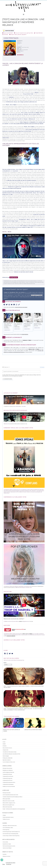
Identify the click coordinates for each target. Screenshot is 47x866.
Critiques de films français (7, 774)
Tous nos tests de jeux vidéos (8, 827)
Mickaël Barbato (39, 32)
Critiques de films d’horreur (7, 780)
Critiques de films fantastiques (8, 784)
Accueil (4, 741)
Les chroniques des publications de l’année (10, 794)
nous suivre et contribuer (36, 295)
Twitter (29, 340)
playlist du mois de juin (9, 406)
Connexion (42, 367)
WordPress (8, 864)
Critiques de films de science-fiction (9, 782)
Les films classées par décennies (8, 772)
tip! (8, 629)
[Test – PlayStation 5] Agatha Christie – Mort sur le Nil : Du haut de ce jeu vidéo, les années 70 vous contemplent (23, 709)
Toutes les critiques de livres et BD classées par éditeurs (12, 796)
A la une (17, 32)
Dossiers (4, 743)
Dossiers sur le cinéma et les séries (9, 786)
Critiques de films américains (8, 776)
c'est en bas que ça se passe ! (21, 307)
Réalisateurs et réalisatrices (8, 770)
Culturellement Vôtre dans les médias (9, 751)
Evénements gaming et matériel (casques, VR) (11, 831)
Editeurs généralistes (6, 798)
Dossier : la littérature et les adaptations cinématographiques (14, 808)
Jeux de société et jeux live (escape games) (10, 833)
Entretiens (4, 745)
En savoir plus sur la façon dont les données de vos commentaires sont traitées (21, 375)
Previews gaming (6, 829)
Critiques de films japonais (7, 778)
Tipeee (37, 349)
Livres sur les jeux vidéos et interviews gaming (11, 835)
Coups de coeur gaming (24, 32)
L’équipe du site (5, 749)
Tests (32, 32)
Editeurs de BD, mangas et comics (9, 802)
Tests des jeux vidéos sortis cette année (10, 825)
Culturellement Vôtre (10, 862)
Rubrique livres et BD (6, 792)
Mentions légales (6, 755)
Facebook (25, 340)
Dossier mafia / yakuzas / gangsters (18, 34)
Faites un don (31, 349)
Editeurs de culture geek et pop (8, 804)
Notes (5, 662)
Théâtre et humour (6, 819)
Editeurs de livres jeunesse (7, 806)
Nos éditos (4, 854)
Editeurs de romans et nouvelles (8, 800)
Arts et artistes (5, 841)
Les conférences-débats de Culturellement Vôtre (11, 753)
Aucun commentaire (8, 32)
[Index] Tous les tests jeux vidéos (33, 729)
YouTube (31, 621)
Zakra (3, 864)
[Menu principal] (23, 14)
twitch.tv (20, 621)
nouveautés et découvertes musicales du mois (18, 423)
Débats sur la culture (6, 856)
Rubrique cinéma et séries (7, 768)
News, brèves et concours (7, 747)
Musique (4, 815)
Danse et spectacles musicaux (8, 817)
